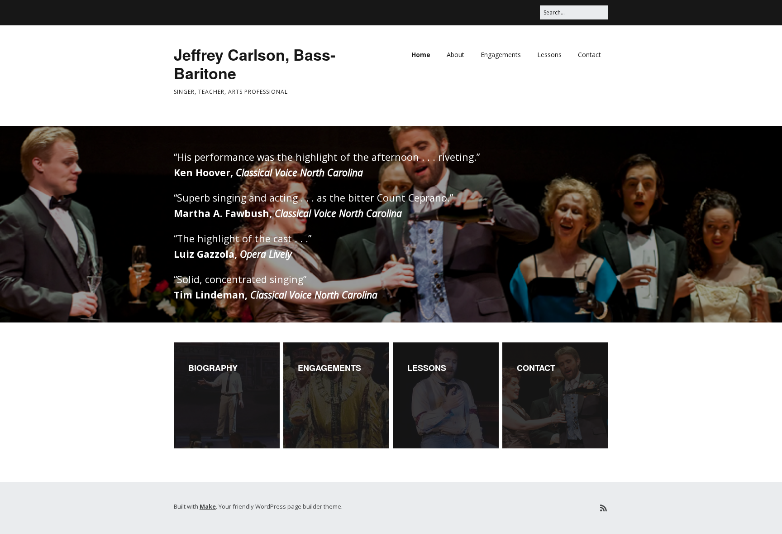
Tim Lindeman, (275, 294)
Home (420, 54)
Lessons (549, 54)
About (455, 54)
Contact (589, 54)
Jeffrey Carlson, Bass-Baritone (254, 63)
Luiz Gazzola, (233, 253)
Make (208, 506)
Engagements (501, 54)
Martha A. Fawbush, (288, 213)
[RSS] (603, 508)
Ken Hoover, (268, 172)
